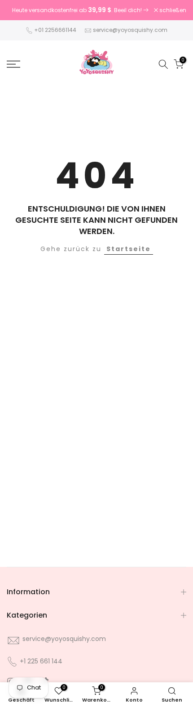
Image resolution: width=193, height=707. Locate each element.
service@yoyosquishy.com (130, 30)
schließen (172, 10)
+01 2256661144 (55, 30)
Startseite (128, 248)
